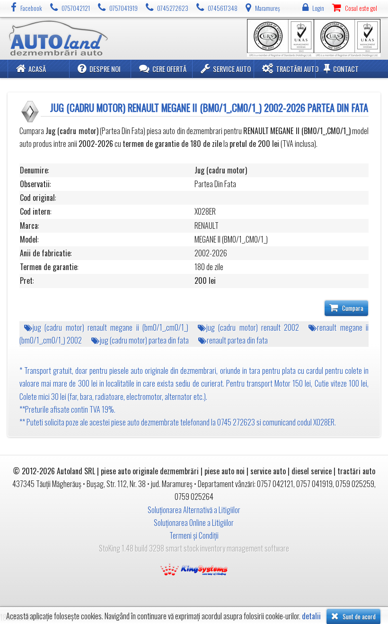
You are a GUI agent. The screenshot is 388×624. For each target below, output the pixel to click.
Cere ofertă (169, 69)
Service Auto (232, 69)
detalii (311, 616)
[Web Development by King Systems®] (194, 568)
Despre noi (105, 69)
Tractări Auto (297, 69)
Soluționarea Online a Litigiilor (194, 522)
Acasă (37, 69)
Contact (346, 69)
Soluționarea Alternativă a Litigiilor (194, 509)
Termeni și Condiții (194, 535)
